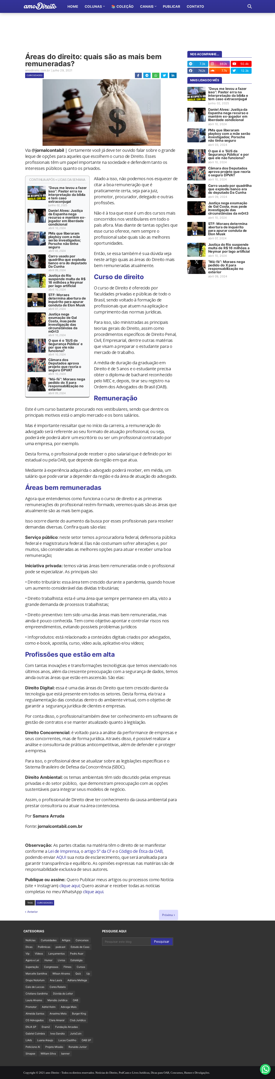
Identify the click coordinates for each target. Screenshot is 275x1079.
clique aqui (69, 885)
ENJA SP (31, 1026)
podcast (60, 946)
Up (88, 973)
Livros (61, 960)
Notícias (30, 940)
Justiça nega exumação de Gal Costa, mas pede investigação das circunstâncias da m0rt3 (62, 322)
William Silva (48, 1053)
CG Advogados (35, 1020)
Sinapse (30, 1053)
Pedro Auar (76, 953)
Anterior (32, 911)
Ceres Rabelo (58, 986)
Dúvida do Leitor (63, 993)
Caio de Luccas (35, 986)
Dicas (29, 946)
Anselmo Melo (58, 1013)
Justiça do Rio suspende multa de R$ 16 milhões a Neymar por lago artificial (67, 280)
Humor (48, 960)
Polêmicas (44, 946)
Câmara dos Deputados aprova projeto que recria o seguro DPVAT (64, 365)
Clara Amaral (56, 1020)
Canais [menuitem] (146, 6)
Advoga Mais (68, 1006)
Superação (32, 966)
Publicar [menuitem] (171, 6)
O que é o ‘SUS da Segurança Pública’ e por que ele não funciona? (65, 345)
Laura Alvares (34, 1000)
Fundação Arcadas (66, 1026)
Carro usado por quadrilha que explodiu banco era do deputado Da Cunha (67, 261)
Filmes (67, 966)
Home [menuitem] (72, 6)
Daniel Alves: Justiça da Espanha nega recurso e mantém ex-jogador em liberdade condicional (67, 217)
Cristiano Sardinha (37, 993)
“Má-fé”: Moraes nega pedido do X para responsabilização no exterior (66, 384)
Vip (27, 953)
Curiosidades (34, 75)
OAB (75, 1000)
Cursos (81, 966)
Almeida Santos (35, 1013)
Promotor (31, 1006)
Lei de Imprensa (63, 851)
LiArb (29, 1040)
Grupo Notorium (35, 980)
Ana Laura (56, 980)
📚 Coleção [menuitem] (122, 6)
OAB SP (86, 1040)
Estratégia (76, 960)
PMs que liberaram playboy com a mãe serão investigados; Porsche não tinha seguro (64, 240)
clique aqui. (93, 892)
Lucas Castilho (67, 1040)
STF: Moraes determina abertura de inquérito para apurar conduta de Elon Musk (67, 300)
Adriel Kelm (48, 1006)
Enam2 (46, 1026)
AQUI (61, 857)
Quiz (78, 973)
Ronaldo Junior (78, 1046)
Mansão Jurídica (57, 1000)
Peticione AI (33, 1046)
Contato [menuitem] (195, 6)
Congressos (51, 966)
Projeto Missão (54, 1046)
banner (65, 1053)
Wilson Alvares (61, 973)
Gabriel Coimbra (35, 1033)
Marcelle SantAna (36, 973)
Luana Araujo (45, 1040)
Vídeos (39, 953)
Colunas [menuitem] (93, 6)
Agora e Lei (32, 960)
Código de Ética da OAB (141, 851)
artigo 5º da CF (98, 851)
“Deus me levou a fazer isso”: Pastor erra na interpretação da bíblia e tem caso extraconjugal (67, 194)
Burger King (79, 1013)
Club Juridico (78, 1020)
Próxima (167, 915)
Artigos (66, 940)
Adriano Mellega (77, 980)
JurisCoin (75, 1033)
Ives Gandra (57, 1033)
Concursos (82, 940)
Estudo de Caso (80, 946)
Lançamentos (56, 953)
